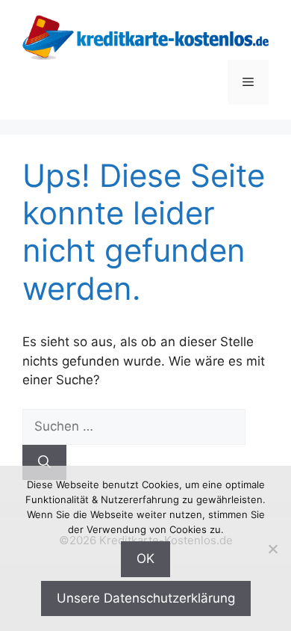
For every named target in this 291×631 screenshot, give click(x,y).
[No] (272, 548)
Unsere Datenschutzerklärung (146, 598)
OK (145, 558)
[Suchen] (44, 463)
